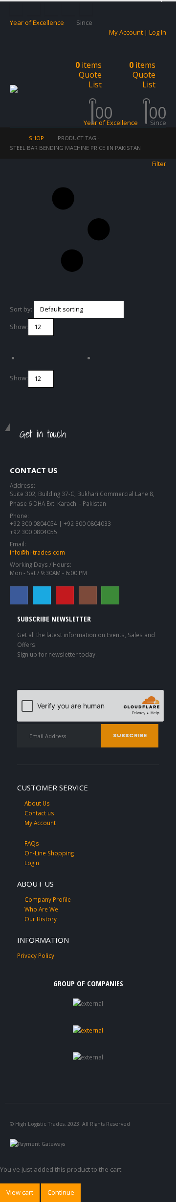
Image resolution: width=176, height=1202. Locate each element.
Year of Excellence (37, 22)
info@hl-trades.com (37, 552)
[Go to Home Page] (12, 138)
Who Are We (41, 909)
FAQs (31, 843)
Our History (40, 919)
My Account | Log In (137, 32)
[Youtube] (51, 9)
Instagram (88, 595)
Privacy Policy (35, 955)
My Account (40, 823)
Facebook (19, 595)
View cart (19, 1192)
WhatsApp (110, 595)
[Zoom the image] (88, 1030)
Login (31, 863)
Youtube (65, 595)
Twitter (42, 595)
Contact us (39, 813)
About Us (37, 803)
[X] (33, 9)
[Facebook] (16, 9)
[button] (18, 72)
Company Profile (47, 899)
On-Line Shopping (49, 853)
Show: (19, 326)
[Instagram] (68, 9)
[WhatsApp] (86, 9)
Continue (60, 1192)
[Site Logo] (34, 89)
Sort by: (21, 309)
